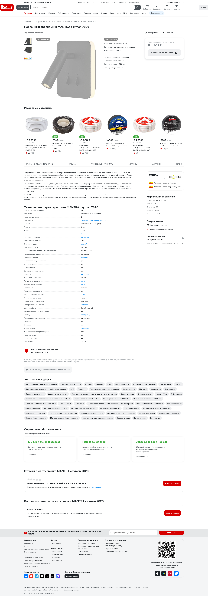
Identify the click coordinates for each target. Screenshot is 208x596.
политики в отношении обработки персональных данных (67, 587)
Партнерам (55, 557)
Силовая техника (91, 13)
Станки (104, 13)
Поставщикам (56, 551)
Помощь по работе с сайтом (117, 551)
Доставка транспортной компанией (88, 547)
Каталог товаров (31, 566)
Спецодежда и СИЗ (118, 13)
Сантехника (134, 13)
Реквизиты (28, 543)
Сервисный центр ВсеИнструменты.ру (113, 544)
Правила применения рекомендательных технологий (37, 562)
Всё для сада (63, 13)
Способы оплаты (85, 554)
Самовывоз (83, 551)
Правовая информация (33, 558)
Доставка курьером (86, 543)
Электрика (76, 13)
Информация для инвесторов (36, 549)
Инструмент (40, 13)
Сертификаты (30, 552)
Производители (30, 555)
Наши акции (56, 543)
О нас (26, 546)
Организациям (57, 554)
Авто (144, 13)
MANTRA (153, 175)
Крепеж (52, 13)
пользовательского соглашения (105, 587)
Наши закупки (56, 560)
